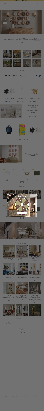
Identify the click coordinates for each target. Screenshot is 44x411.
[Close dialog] (36, 194)
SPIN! (22, 214)
